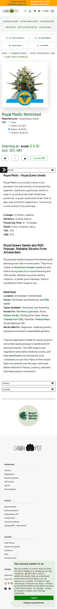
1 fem (13, 122)
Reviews (7, 389)
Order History (9, 543)
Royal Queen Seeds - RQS (42, 53)
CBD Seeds (10, 26)
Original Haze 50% (19, 1)
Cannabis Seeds (10, 21)
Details (6, 383)
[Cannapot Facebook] (9, 589)
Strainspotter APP (11, 514)
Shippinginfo (9, 474)
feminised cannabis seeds (28, 267)
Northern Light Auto (28, 311)
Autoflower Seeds (29, 21)
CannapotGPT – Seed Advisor (15, 525)
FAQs (6, 554)
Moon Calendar (10, 489)
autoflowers (16, 355)
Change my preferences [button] (34, 603)
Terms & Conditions (11, 522)
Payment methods (11, 478)
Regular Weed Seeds (27, 26)
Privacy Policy (9, 518)
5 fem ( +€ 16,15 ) (19, 129)
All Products (9, 482)
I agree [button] (34, 598)
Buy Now (38, 158)
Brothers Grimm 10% (40, 1)
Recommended (10, 507)
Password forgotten (12, 546)
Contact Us (8, 550)
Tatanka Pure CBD (13, 319)
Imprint (7, 485)
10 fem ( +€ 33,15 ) (19, 132)
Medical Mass (42, 319)
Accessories (45, 26)
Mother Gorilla (11, 315)
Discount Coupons (11, 510)
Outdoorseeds (47, 21)
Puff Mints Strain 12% (17, 4)
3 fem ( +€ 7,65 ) (18, 125)
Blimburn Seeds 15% (40, 4)
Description (8, 170)
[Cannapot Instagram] (5, 589)
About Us (7, 470)
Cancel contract (10, 558)
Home (4, 53)
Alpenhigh (8, 575)
